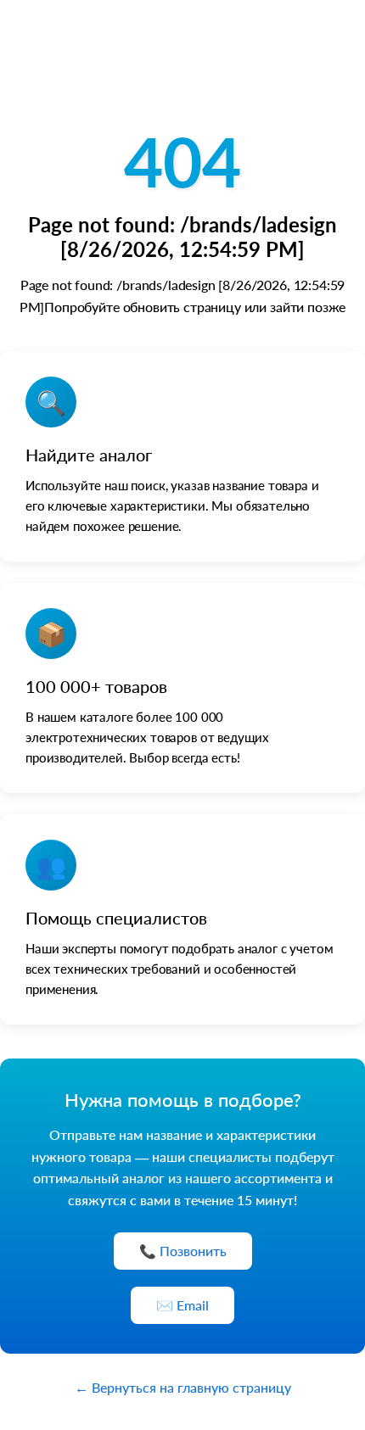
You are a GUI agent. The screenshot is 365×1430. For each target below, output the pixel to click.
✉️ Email (182, 1305)
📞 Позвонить (183, 1251)
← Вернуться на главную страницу (183, 1387)
